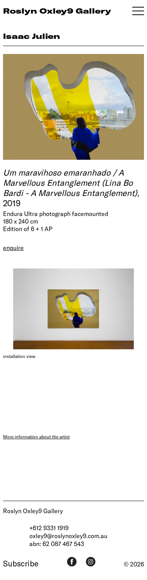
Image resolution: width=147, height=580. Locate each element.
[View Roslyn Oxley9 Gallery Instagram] (90, 561)
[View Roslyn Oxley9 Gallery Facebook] (72, 561)
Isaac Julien (31, 36)
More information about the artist (36, 436)
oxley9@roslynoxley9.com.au (68, 535)
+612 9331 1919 (49, 527)
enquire (13, 247)
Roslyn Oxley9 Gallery (33, 510)
